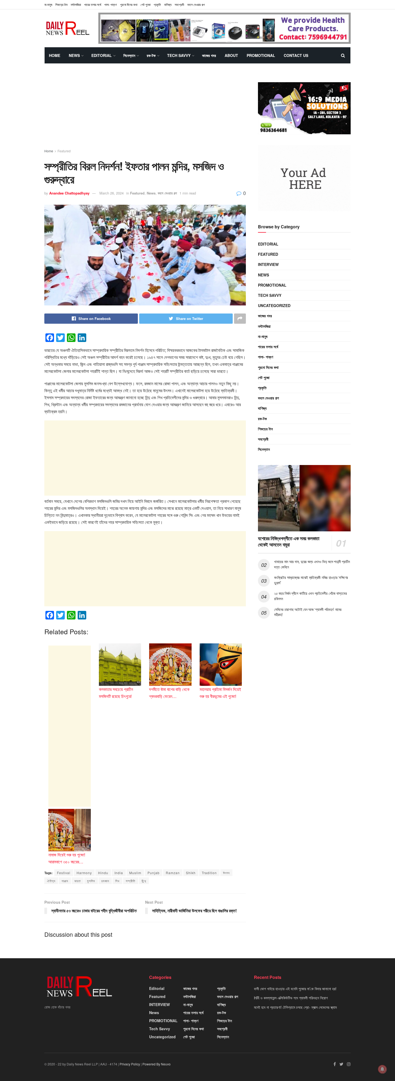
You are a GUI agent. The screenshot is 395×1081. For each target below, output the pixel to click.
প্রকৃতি (157, 4)
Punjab (154, 872)
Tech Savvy (179, 55)
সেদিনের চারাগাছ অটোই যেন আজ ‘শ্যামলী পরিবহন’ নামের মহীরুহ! (308, 612)
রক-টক (151, 55)
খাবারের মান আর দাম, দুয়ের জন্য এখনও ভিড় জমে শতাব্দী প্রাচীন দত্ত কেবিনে (312, 564)
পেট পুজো (145, 4)
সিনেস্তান (129, 55)
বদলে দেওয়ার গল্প (196, 4)
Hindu (103, 872)
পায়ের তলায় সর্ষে (92, 4)
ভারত (77, 880)
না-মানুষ (48, 4)
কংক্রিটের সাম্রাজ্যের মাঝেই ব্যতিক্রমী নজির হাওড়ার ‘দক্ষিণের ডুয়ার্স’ (311, 580)
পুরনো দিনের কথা (128, 4)
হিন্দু (144, 880)
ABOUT (231, 55)
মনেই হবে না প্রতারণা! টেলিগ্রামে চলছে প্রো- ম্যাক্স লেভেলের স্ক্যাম (295, 1007)
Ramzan (173, 872)
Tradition (209, 872)
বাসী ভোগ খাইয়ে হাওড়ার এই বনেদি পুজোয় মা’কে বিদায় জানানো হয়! (295, 988)
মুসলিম (91, 880)
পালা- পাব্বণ (110, 4)
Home (54, 55)
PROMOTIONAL (261, 55)
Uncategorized (274, 305)
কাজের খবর (209, 55)
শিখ (117, 880)
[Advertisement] (145, 111)
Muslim (135, 872)
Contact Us (296, 55)
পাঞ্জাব (65, 880)
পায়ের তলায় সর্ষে (268, 346)
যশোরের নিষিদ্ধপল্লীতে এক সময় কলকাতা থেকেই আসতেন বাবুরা (288, 541)
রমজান (105, 880)
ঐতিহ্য (51, 880)
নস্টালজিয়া (76, 4)
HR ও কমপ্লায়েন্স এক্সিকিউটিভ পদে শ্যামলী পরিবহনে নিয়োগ (291, 997)
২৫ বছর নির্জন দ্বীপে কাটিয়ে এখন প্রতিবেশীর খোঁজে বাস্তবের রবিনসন (310, 595)
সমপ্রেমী (179, 4)
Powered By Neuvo (156, 1064)
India (118, 872)
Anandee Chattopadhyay (69, 193)
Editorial (101, 55)
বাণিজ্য (167, 4)
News (74, 55)
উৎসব (226, 872)
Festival (63, 872)
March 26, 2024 (111, 193)
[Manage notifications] (382, 1069)
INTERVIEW (268, 264)
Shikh (191, 872)
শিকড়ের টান (61, 4)
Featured (64, 151)
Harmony (84, 872)
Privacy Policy (130, 1064)
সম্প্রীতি (130, 880)
